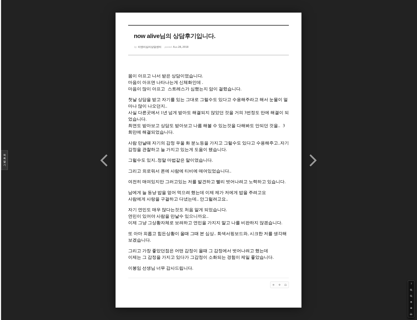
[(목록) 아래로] (411, 308)
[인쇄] (411, 314)
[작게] (411, 296)
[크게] (411, 290)
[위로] (411, 302)
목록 (4, 160)
